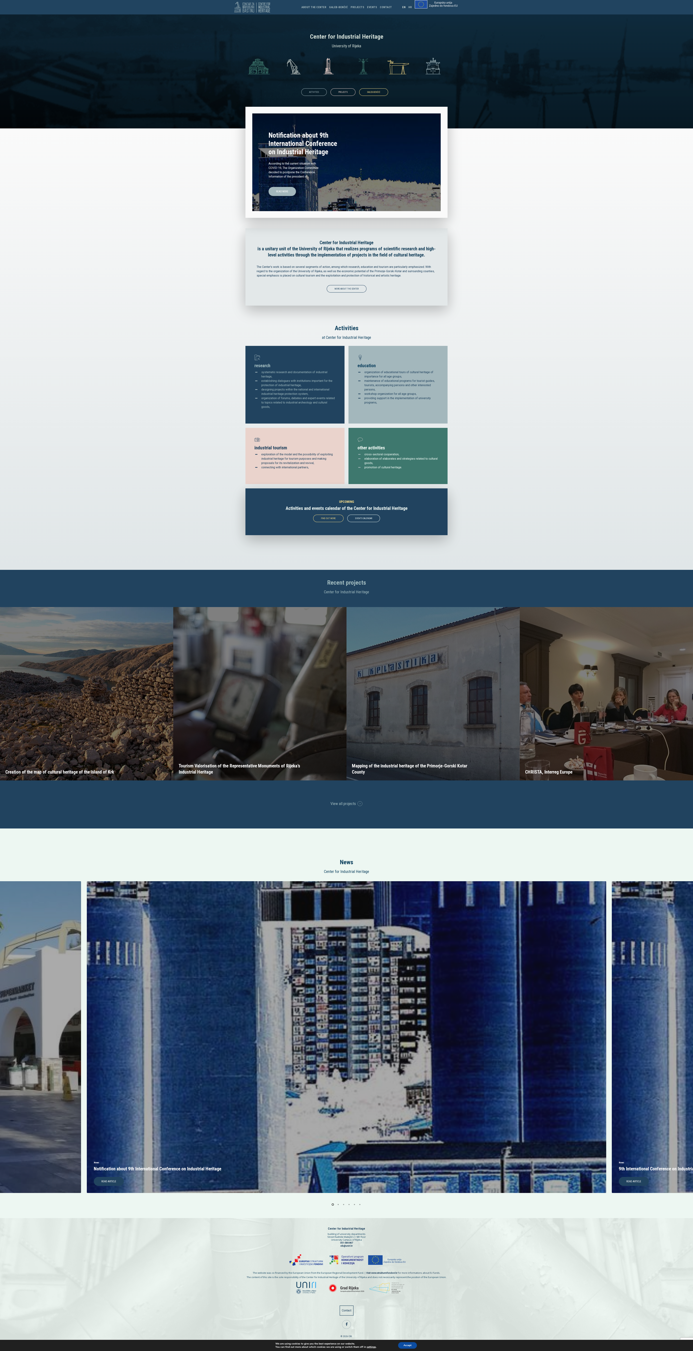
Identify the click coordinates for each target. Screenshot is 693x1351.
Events (372, 7)
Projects (357, 7)
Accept (407, 1345)
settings (371, 1347)
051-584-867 (346, 1242)
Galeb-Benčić (338, 7)
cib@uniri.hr (346, 1245)
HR (410, 7)
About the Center (313, 7)
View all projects (343, 803)
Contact (386, 7)
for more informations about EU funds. (403, 1272)
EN (404, 7)
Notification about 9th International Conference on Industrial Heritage (303, 143)
